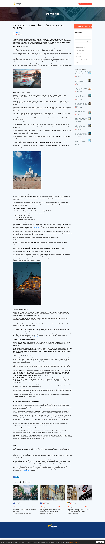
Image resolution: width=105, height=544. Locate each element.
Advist (18, 33)
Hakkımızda (41, 532)
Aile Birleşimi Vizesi (80, 38)
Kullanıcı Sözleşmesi (61, 532)
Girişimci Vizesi (79, 62)
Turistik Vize (79, 35)
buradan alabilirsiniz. (36, 337)
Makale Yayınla (85, 26)
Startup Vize (79, 44)
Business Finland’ (52, 147)
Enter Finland (37, 227)
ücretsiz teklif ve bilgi (26, 470)
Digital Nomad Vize (80, 47)
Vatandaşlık (78, 56)
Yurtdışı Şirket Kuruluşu (81, 59)
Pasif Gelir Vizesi (80, 50)
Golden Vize (79, 53)
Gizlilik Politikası (50, 532)
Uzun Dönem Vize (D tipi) (82, 41)
